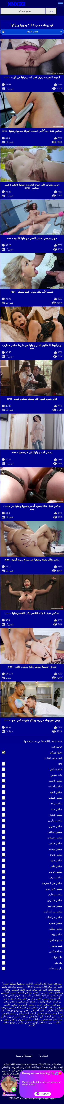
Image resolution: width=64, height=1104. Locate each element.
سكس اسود (56, 792)
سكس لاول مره (54, 888)
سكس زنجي (55, 849)
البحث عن (57, 746)
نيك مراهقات (55, 968)
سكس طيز (56, 866)
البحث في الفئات (53, 758)
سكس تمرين (55, 826)
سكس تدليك (55, 814)
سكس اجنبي (55, 780)
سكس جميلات (54, 837)
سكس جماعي (55, 831)
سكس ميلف (55, 928)
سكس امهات (55, 797)
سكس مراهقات (54, 917)
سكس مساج (55, 923)
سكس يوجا (56, 934)
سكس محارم (55, 894)
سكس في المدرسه (52, 883)
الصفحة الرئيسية (24, 1056)
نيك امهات (57, 957)
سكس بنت (56, 809)
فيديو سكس (56, 940)
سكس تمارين (55, 820)
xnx (60, 763)
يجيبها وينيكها (56, 752)
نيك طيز (58, 962)
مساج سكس (55, 951)
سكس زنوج (56, 854)
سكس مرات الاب (53, 911)
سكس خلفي (55, 843)
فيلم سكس (56, 945)
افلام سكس (56, 769)
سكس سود (56, 860)
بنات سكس (56, 775)
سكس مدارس (54, 900)
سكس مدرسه (54, 905)
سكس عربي (55, 871)
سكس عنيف (55, 877)
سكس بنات (56, 803)
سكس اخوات (55, 786)
